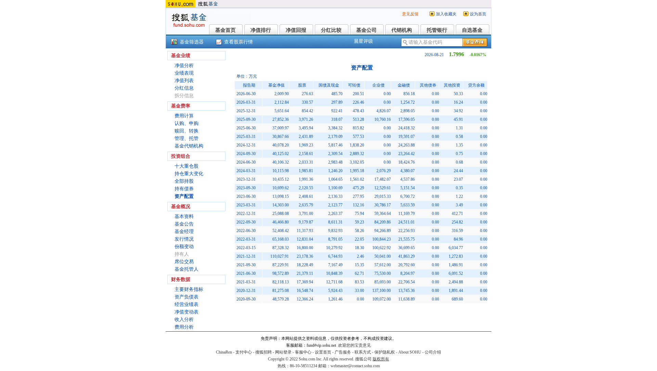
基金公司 (366, 30)
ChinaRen (224, 352)
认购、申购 (186, 123)
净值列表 (184, 80)
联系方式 (363, 352)
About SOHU (409, 352)
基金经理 (184, 231)
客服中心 (303, 352)
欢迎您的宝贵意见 (354, 345)
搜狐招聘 (263, 352)
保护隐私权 (384, 352)
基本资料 (184, 216)
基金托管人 (186, 269)
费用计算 (184, 115)
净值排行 (260, 30)
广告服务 (343, 352)
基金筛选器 (192, 41)
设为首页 (478, 14)
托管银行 (437, 30)
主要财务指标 (189, 289)
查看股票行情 (238, 41)
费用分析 (184, 327)
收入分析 (184, 319)
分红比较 (331, 30)
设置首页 (323, 352)
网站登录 (283, 352)
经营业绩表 (186, 304)
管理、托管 (186, 138)
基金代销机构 (189, 146)
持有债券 (184, 188)
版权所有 (381, 359)
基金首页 (225, 30)
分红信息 (184, 88)
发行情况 (184, 239)
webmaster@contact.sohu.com (355, 365)
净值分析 (184, 65)
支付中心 (243, 352)
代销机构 (401, 30)
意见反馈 (410, 14)
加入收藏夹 (446, 14)
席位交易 (184, 261)
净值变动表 (186, 312)
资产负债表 (186, 296)
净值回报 (296, 30)
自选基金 (472, 30)
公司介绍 (433, 352)
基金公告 (184, 224)
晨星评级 (363, 41)
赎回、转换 (186, 130)
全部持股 (184, 181)
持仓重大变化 (189, 173)
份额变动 (184, 246)
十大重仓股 (186, 166)
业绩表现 (184, 73)
